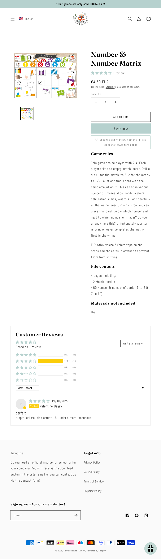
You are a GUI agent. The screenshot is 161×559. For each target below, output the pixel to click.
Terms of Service (94, 481)
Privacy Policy (92, 462)
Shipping (110, 87)
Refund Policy (92, 472)
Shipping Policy (93, 491)
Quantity (96, 94)
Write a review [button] (133, 343)
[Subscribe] (75, 515)
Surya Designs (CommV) (75, 550)
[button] (12, 18)
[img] (40, 401)
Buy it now (121, 129)
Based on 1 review (28, 347)
